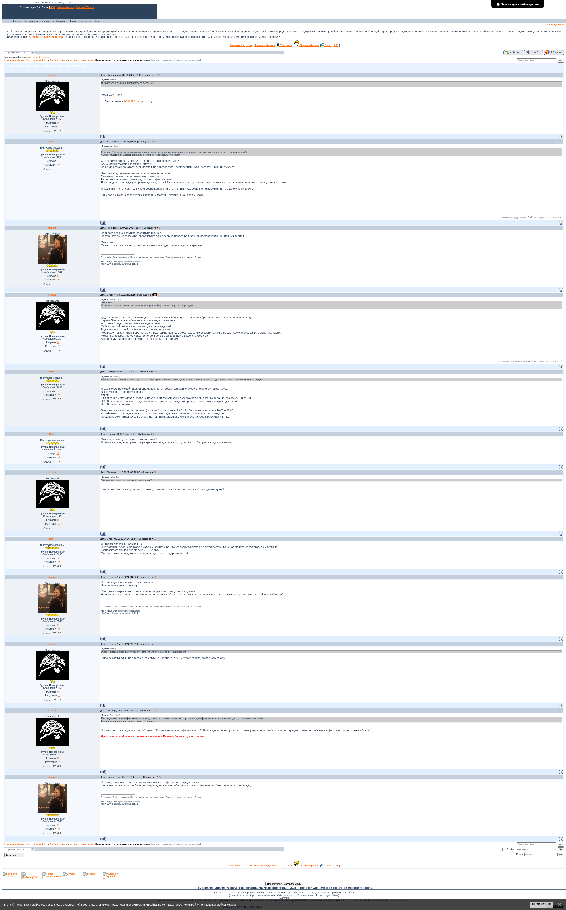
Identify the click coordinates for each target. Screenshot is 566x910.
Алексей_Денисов (41, 57)
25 (155, 644)
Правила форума (309, 45)
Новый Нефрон (239, 895)
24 (155, 577)
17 (155, 141)
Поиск (72, 21)
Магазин (284, 898)
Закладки (549, 24)
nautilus (52, 75)
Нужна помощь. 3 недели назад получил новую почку (122, 60)
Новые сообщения (264, 45)
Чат (345, 892)
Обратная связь (286, 895)
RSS (52, 7)
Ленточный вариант (241, 45)
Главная (17, 21)
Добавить (560, 24)
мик (29, 57)
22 (155, 472)
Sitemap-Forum (65, 7)
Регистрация (85, 21)
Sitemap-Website (85, 7)
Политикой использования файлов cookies (209, 904)
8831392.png (132, 101)
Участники (285, 45)
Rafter (52, 141)
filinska (52, 228)
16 (160, 75)
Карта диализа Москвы (262, 895)
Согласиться (541, 904)
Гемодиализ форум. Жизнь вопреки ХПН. (25, 60)
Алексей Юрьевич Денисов (46, 37)
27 (160, 777)
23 (155, 539)
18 (160, 228)
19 (155, 295)
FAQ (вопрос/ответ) (320, 892)
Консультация (305, 895)
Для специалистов (297, 892)
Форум (337, 892)
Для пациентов (276, 892)
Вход (96, 21)
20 (154, 371)
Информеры (47, 21)
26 (155, 710)
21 (154, 434)
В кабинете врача (58, 60)
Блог (351, 892)
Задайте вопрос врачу (81, 60)
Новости (261, 892)
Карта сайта (31, 21)
